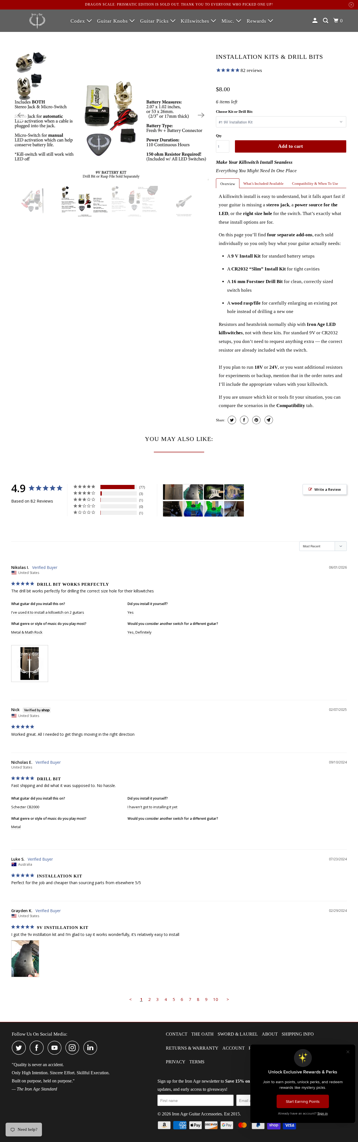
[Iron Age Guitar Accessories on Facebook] (38, 1048)
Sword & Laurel (238, 1034)
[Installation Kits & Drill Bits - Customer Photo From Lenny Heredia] (234, 492)
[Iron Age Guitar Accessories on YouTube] (56, 1048)
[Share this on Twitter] (231, 420)
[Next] (201, 115)
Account (233, 1048)
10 (215, 999)
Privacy (175, 1061)
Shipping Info (298, 1034)
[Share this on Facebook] (243, 420)
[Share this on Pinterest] (256, 420)
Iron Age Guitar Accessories (197, 1113)
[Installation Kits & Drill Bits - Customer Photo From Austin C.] (234, 509)
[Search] (326, 20)
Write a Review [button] (327, 489)
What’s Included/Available (263, 183)
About (270, 1034)
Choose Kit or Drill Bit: (234, 111)
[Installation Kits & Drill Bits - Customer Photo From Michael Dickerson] (213, 492)
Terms (196, 1061)
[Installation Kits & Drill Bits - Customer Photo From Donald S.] (193, 509)
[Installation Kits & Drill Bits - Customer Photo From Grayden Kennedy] (193, 492)
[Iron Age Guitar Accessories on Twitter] (20, 1048)
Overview (227, 184)
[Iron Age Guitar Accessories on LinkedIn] (91, 1048)
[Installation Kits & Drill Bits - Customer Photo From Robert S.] (173, 509)
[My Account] (315, 20)
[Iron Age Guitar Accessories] (37, 20)
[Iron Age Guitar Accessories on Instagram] (73, 1048)
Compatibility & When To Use (315, 183)
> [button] (228, 999)
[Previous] (21, 115)
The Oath (202, 1034)
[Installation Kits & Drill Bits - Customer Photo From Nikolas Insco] (173, 492)
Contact (176, 1034)
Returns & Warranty (192, 1048)
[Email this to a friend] (268, 420)
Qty (219, 136)
